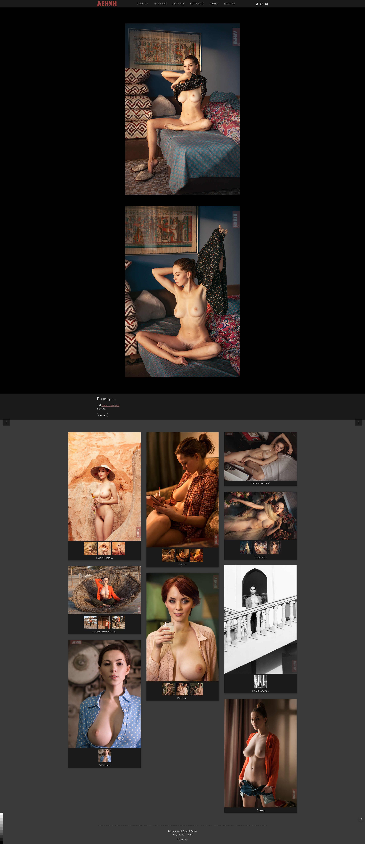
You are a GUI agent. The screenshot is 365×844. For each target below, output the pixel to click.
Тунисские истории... (104, 631)
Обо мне (214, 3)
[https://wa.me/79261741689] (261, 3)
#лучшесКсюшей (260, 483)
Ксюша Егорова (110, 405)
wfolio (185, 839)
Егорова (102, 415)
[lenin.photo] (107, 3)
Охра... (182, 564)
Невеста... (260, 557)
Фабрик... (182, 698)
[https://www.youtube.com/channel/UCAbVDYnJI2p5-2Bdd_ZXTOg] (266, 3)
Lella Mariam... (260, 690)
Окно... (260, 810)
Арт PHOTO (142, 3)
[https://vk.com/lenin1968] (257, 3)
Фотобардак (197, 3)
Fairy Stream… (104, 557)
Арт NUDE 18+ (160, 3)
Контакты (229, 3)
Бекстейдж (179, 3)
